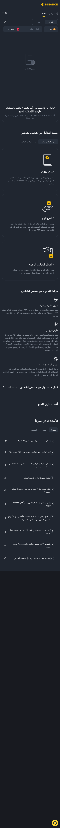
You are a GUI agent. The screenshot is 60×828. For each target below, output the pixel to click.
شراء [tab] (51, 22)
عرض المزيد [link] (11, 387)
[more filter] (5, 22)
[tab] (53, 13)
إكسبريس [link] (53, 13)
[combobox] (51, 29)
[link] (27, 478)
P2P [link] (44, 13)
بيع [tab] (39, 22)
